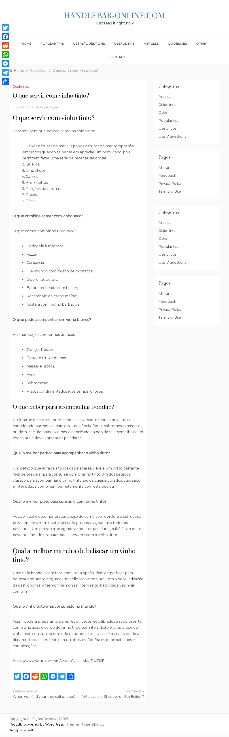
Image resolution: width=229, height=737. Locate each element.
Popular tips (52, 43)
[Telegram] (5, 72)
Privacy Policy (170, 183)
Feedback (116, 57)
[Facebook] (5, 36)
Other (202, 43)
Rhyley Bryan (49, 107)
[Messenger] (5, 63)
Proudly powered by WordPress (37, 724)
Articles (151, 43)
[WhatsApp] (5, 54)
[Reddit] (5, 45)
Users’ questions (89, 43)
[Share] (5, 81)
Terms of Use (170, 191)
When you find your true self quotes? (44, 696)
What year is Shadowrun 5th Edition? (113, 696)
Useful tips (124, 43)
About (164, 167)
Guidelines (177, 43)
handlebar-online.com (114, 16)
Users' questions (172, 136)
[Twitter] (5, 27)
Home (26, 43)
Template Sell (21, 730)
